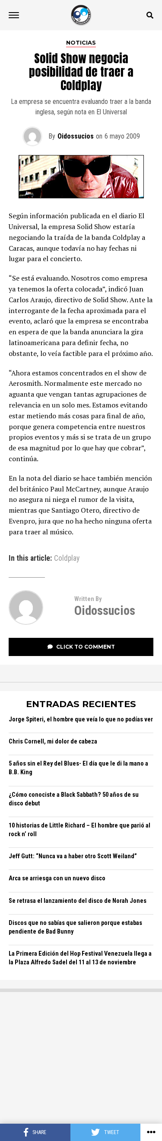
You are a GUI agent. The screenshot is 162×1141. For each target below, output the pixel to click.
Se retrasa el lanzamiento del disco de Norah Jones (77, 901)
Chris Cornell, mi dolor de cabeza (53, 741)
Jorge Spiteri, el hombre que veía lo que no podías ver (81, 719)
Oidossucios (75, 136)
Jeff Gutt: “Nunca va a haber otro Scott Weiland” (73, 856)
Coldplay (66, 558)
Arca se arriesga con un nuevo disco (57, 878)
